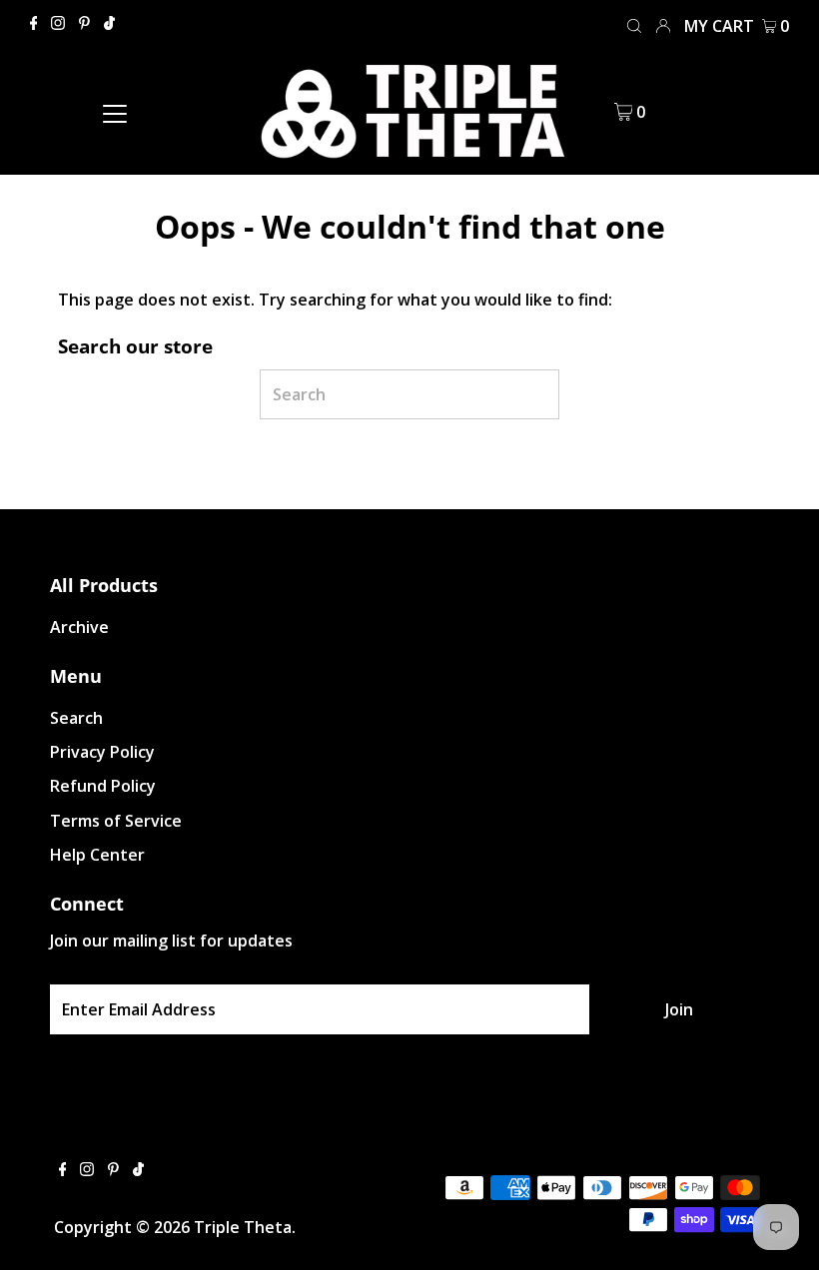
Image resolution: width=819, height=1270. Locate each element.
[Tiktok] (109, 24)
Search (76, 718)
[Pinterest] (84, 24)
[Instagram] (58, 24)
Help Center (97, 855)
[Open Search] (634, 24)
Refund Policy (103, 786)
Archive (79, 627)
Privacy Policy (102, 752)
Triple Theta (243, 1227)
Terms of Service (116, 821)
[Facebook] (34, 24)
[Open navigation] (115, 112)
